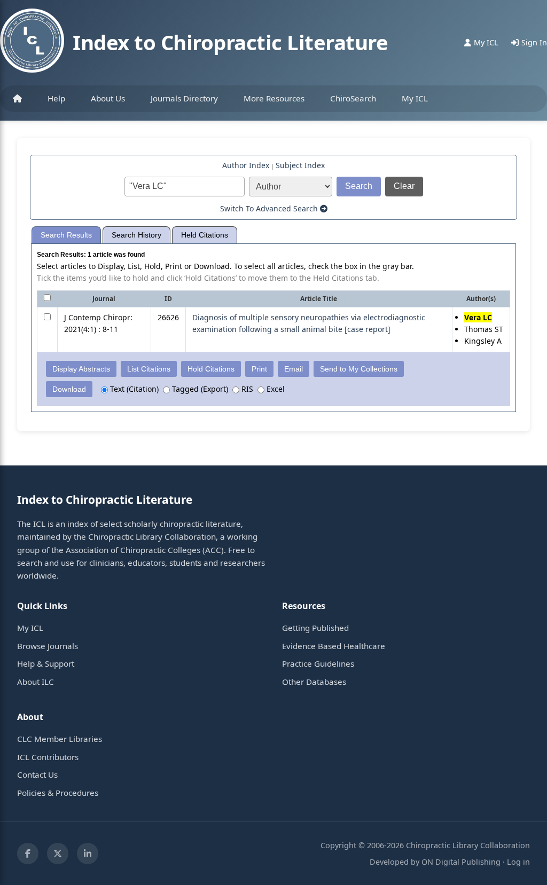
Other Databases (314, 681)
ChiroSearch (353, 98)
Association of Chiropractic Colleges (133, 549)
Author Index (245, 165)
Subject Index (300, 165)
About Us (108, 98)
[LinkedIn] (87, 853)
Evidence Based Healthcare (333, 646)
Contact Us (37, 774)
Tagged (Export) (199, 389)
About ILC (35, 681)
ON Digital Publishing (461, 862)
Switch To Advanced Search (270, 208)
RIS (246, 389)
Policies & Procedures (57, 792)
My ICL (415, 98)
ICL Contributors (48, 757)
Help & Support (45, 663)
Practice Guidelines (318, 663)
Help (56, 98)
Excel (274, 389)
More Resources (274, 98)
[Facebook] (27, 853)
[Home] (17, 98)
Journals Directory (184, 98)
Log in (518, 862)
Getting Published (315, 627)
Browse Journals (47, 646)
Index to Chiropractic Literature (230, 42)
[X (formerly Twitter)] (57, 853)
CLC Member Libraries (59, 738)
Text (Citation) (133, 389)
